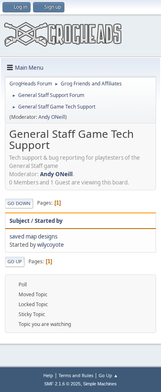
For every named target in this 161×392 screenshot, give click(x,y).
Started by (49, 220)
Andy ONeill (51, 116)
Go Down (19, 203)
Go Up (14, 261)
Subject (19, 220)
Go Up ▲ (108, 375)
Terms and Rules (76, 375)
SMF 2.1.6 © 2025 (62, 383)
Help (48, 375)
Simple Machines (100, 383)
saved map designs (33, 236)
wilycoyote (50, 244)
